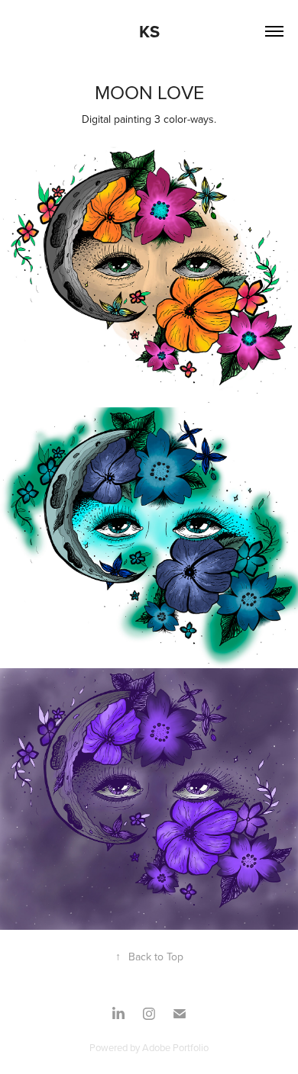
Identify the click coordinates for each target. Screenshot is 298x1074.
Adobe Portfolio (175, 1047)
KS (149, 31)
